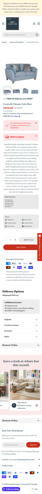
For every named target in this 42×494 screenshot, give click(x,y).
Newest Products (17, 42)
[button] (39, 247)
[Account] (34, 23)
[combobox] (21, 35)
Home (4, 42)
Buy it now (21, 247)
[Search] (36, 34)
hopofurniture (14, 484)
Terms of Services (32, 451)
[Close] (36, 123)
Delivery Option (17, 137)
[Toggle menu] (3, 23)
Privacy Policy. (10, 454)
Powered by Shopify (29, 484)
